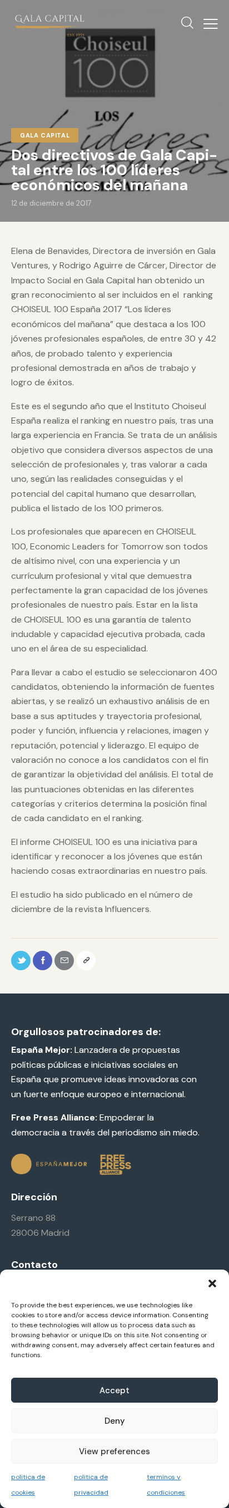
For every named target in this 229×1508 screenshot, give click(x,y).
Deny (114, 1421)
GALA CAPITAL (44, 135)
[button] (212, 1283)
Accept (114, 1390)
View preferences (114, 1451)
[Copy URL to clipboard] (86, 960)
